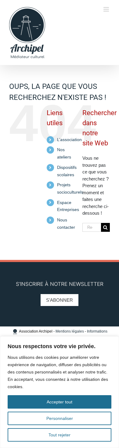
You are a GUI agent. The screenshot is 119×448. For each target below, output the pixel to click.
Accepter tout (59, 401)
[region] (59, 392)
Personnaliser (59, 418)
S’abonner (59, 300)
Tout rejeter (59, 434)
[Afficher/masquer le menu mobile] (106, 9)
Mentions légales (70, 331)
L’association (69, 139)
